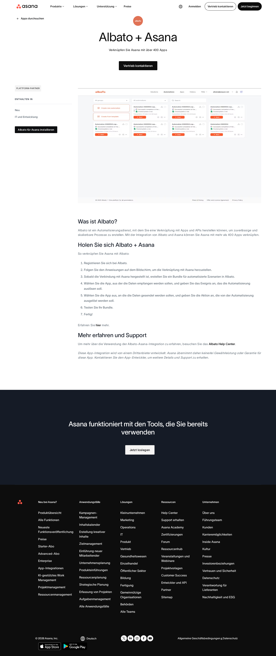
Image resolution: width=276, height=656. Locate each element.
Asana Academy (172, 527)
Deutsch (92, 638)
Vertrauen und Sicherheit (219, 570)
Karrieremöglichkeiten (217, 534)
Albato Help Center (222, 344)
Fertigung (126, 585)
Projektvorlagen (171, 568)
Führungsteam (212, 520)
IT (121, 534)
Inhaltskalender (89, 524)
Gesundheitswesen (133, 556)
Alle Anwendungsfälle (94, 606)
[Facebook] (144, 638)
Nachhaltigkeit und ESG (218, 597)
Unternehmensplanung (94, 563)
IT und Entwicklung (26, 116)
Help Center (169, 512)
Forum (165, 541)
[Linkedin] (130, 638)
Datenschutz (210, 578)
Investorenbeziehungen (218, 563)
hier (98, 325)
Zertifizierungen (172, 534)
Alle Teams (127, 611)
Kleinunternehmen (132, 512)
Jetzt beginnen (250, 6)
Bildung (125, 578)
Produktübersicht (49, 512)
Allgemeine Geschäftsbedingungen (199, 638)
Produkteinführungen (93, 570)
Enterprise (45, 560)
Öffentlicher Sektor (133, 570)
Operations (128, 527)
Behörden (126, 604)
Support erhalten (172, 520)
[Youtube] (150, 638)
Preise (127, 6)
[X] (124, 638)
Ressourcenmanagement (55, 594)
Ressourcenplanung (92, 577)
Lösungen (79, 6)
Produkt (125, 541)
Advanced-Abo (48, 553)
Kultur (206, 549)
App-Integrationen (50, 568)
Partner (166, 589)
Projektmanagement (51, 587)
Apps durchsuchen (32, 18)
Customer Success (174, 575)
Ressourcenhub (171, 549)
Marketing (127, 520)
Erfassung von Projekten (95, 592)
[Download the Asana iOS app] (49, 646)
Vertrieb (125, 549)
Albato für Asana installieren (36, 129)
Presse (207, 556)
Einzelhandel (129, 563)
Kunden (207, 527)
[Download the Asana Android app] (74, 646)
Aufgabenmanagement (95, 599)
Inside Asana (211, 541)
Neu (17, 110)
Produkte (56, 6)
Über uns (208, 512)
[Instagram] (137, 638)
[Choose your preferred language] (180, 6)
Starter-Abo (46, 546)
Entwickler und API (174, 582)
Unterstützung (105, 6)
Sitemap (167, 597)
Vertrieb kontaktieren (220, 6)
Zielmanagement (90, 543)
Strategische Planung (94, 584)
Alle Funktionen (48, 520)
